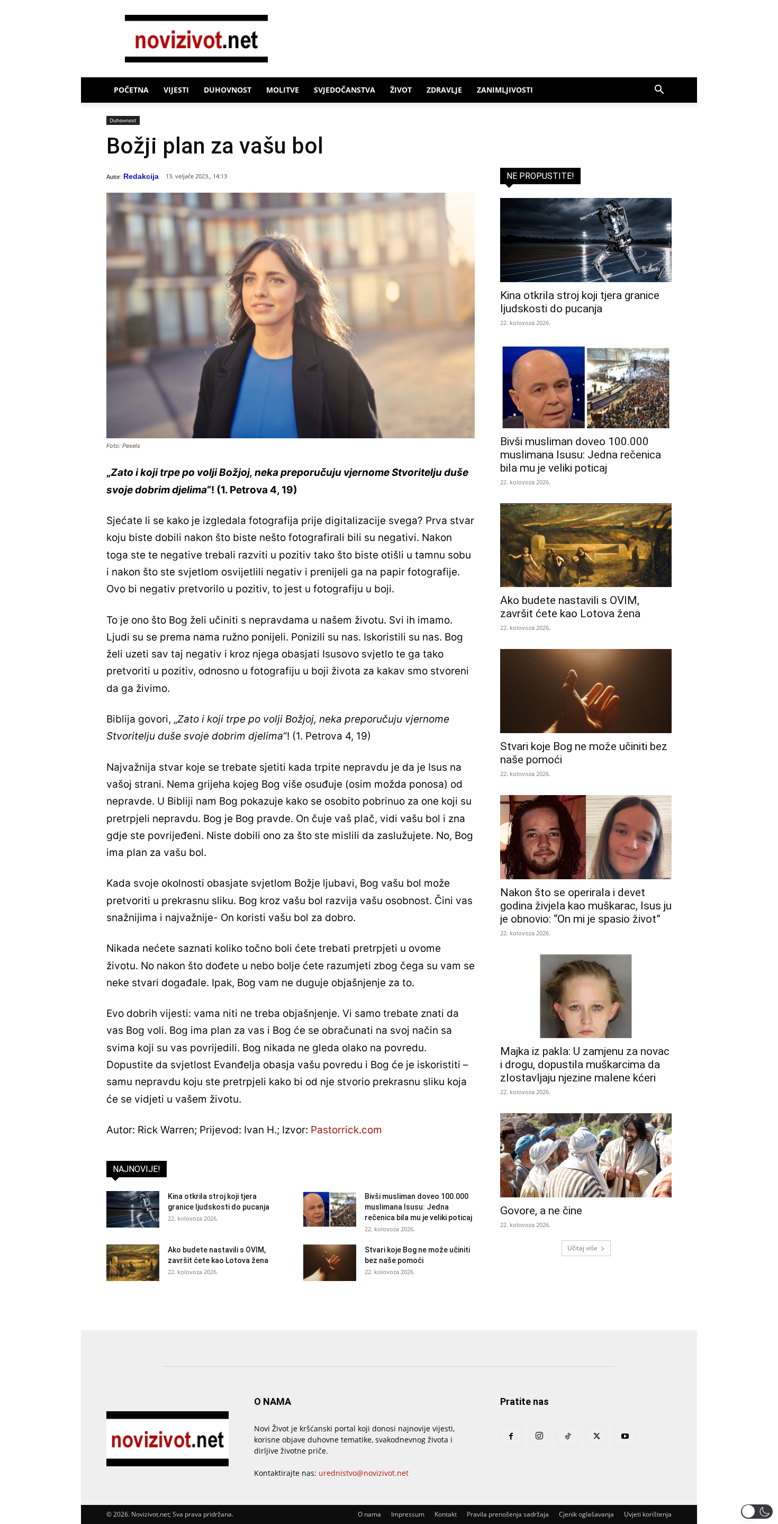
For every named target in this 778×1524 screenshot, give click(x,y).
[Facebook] (510, 1436)
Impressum (407, 1514)
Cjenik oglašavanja (586, 1514)
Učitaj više (582, 1247)
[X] (596, 1436)
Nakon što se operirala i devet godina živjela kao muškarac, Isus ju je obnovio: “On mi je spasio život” (586, 905)
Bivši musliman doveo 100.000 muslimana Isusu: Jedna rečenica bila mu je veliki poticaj (418, 1207)
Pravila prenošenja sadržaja (508, 1514)
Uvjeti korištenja (648, 1514)
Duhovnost (227, 90)
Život (401, 90)
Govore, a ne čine (541, 1210)
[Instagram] (539, 1436)
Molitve (282, 90)
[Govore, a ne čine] (586, 1155)
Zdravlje (444, 90)
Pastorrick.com (346, 1130)
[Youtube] (625, 1436)
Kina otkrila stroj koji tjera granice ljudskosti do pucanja (579, 302)
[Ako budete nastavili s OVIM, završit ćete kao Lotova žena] (132, 1263)
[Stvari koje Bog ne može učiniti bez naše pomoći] (329, 1263)
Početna (131, 90)
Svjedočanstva (344, 90)
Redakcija (141, 176)
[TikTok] (567, 1436)
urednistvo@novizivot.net (364, 1473)
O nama (369, 1514)
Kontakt (446, 1514)
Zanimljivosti (505, 90)
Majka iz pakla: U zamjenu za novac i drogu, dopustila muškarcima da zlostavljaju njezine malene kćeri (585, 1064)
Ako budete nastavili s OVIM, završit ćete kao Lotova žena (570, 607)
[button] (659, 91)
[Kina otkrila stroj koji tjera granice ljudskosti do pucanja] (132, 1209)
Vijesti (176, 90)
